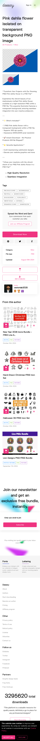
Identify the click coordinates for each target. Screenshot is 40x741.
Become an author (9, 601)
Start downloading (9, 597)
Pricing (5, 605)
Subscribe (20, 525)
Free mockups (7, 687)
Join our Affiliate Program (20, 224)
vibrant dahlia (8, 200)
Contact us (6, 640)
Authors (5, 593)
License (5, 632)
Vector (6, 339)
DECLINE (22, 737)
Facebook (6, 664)
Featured (17, 339)
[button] (34, 5)
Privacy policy (7, 620)
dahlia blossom (8, 197)
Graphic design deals (10, 679)
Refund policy (7, 628)
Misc (16, 45)
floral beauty (21, 197)
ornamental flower (10, 204)
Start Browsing (20, 720)
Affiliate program (8, 609)
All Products (7, 45)
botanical (19, 200)
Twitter (5, 655)
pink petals (7, 194)
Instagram (6, 660)
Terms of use (7, 624)
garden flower (18, 194)
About (4, 589)
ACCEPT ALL (8, 737)
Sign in (28, 5)
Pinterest (5, 668)
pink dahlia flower (9, 190)
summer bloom (24, 204)
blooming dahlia (24, 190)
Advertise (5, 636)
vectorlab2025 (21, 288)
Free (11, 339)
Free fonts (6, 683)
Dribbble (5, 651)
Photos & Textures (9, 462)
